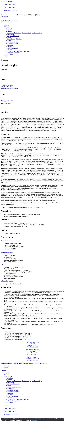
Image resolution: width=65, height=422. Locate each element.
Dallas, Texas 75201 (6, 103)
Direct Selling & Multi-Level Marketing (18, 399)
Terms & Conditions (34, 363)
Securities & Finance (13, 396)
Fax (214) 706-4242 (6, 86)
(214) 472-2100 (34, 354)
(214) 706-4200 (34, 347)
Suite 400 (32, 351)
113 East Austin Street (32, 357)
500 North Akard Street (7, 100)
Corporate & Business (13, 384)
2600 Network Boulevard (32, 349)
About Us (6, 373)
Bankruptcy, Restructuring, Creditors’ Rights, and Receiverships (24, 381)
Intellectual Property (12, 390)
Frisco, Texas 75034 (32, 352)
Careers (6, 404)
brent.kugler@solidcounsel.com (9, 88)
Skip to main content (6, 1)
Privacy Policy (44, 363)
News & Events (8, 402)
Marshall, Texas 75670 (32, 358)
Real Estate (10, 394)
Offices (6, 405)
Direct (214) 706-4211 (7, 85)
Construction (10, 382)
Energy (9, 385)
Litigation (10, 393)
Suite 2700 (3, 102)
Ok (35, 420)
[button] (4, 16)
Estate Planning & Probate (14, 387)
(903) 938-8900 (34, 360)
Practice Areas (8, 376)
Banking (9, 379)
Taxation (9, 397)
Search (38, 15)
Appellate (10, 378)
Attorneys (6, 375)
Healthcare (10, 388)
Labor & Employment (13, 391)
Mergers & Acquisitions (13, 400)
